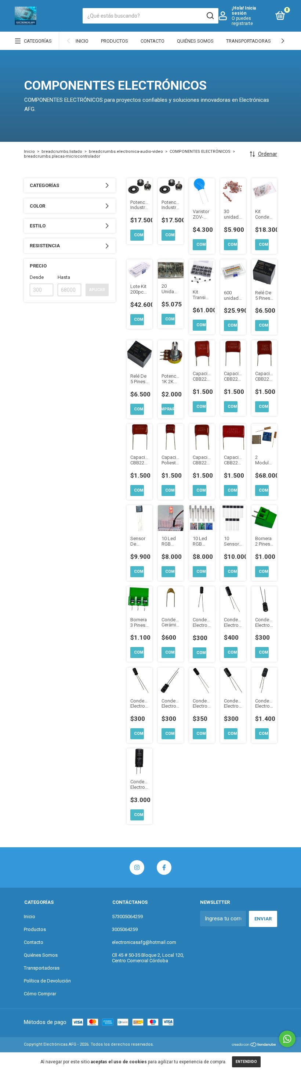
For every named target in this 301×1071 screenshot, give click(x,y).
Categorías (38, 41)
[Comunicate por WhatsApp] (287, 1039)
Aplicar (97, 290)
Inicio (82, 41)
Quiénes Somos (195, 41)
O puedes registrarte (242, 21)
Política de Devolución (47, 981)
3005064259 (125, 929)
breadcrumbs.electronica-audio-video (126, 151)
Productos (114, 41)
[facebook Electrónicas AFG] (164, 867)
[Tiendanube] (254, 1045)
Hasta (64, 277)
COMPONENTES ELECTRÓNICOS (200, 151)
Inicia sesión (244, 11)
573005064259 (127, 916)
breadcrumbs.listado (61, 151)
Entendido (246, 1062)
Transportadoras (248, 41)
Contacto (152, 41)
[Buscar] (210, 15)
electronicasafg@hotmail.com (144, 942)
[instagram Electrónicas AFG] (137, 867)
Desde (37, 277)
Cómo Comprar (40, 993)
